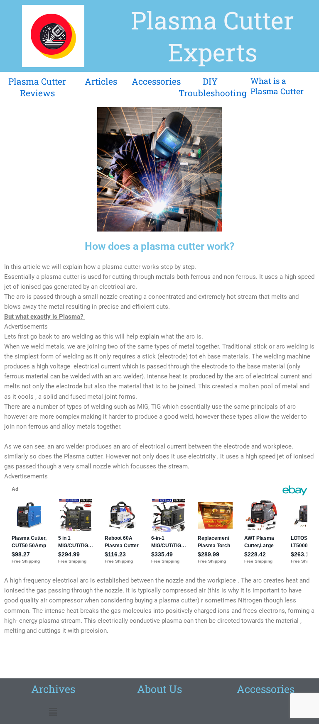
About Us (159, 689)
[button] (53, 712)
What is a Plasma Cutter (277, 86)
